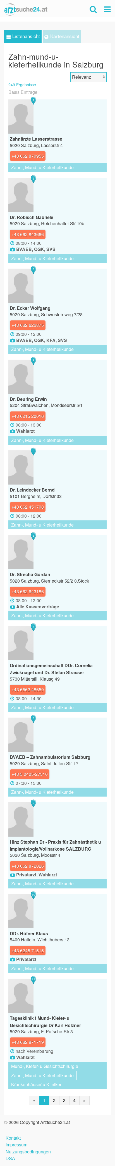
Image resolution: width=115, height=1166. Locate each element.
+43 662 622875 (27, 325)
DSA (10, 1157)
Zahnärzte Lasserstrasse (36, 139)
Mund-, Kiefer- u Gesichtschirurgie (44, 1066)
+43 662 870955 (27, 156)
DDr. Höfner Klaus (29, 933)
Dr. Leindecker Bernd (32, 490)
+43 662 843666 (27, 234)
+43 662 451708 (27, 507)
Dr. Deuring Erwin (28, 399)
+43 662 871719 (27, 1042)
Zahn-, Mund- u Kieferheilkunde (42, 167)
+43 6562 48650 (27, 689)
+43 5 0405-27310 (29, 774)
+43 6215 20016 (27, 416)
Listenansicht (26, 35)
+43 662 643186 (27, 591)
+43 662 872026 (27, 866)
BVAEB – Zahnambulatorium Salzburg (50, 757)
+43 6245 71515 (27, 950)
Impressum (16, 1144)
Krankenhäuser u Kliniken (37, 1084)
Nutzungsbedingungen (28, 1151)
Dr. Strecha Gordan (30, 574)
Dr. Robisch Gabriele (31, 217)
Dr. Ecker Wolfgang (30, 308)
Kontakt (13, 1137)
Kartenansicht (64, 35)
